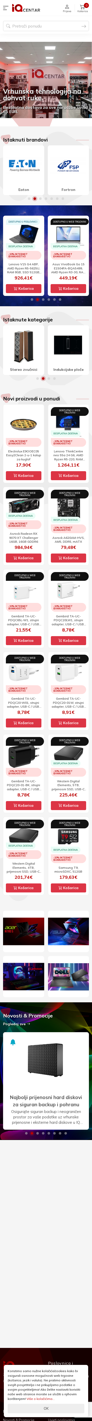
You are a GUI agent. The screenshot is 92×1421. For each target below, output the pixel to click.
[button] (7, 8)
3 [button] (40, 198)
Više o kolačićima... (41, 1399)
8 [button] (65, 1133)
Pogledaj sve (15, 1024)
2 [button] (34, 198)
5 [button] (51, 198)
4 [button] (46, 198)
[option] (46, 80)
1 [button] (29, 198)
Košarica (25, 288)
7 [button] (62, 198)
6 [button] (57, 198)
